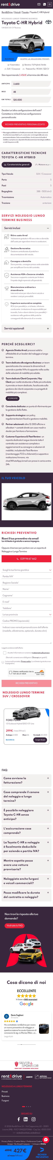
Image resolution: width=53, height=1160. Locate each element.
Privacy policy (26, 661)
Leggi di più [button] (8, 1037)
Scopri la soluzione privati (34, 59)
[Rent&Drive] (12, 1076)
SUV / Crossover (13, 69)
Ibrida (43, 65)
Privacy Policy (7, 1141)
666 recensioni (30, 999)
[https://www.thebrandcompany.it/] (18, 1145)
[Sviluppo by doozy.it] (43, 1145)
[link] (26, 501)
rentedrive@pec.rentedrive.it (28, 1133)
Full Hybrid (36, 65)
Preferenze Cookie (34, 1141)
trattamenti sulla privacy (40, 653)
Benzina (28, 65)
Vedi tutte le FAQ (15, 926)
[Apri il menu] (50, 4)
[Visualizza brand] (48, 22)
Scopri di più (13, 398)
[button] (26, 228)
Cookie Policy (19, 1141)
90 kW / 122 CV (42, 69)
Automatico (15, 65)
